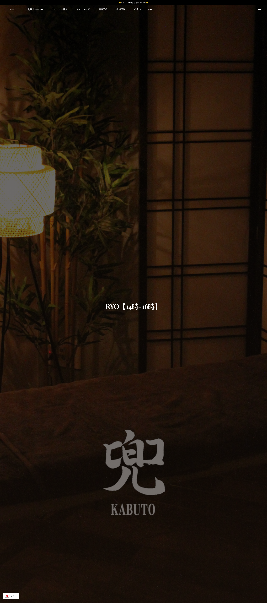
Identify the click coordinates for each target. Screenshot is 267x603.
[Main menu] (258, 9)
